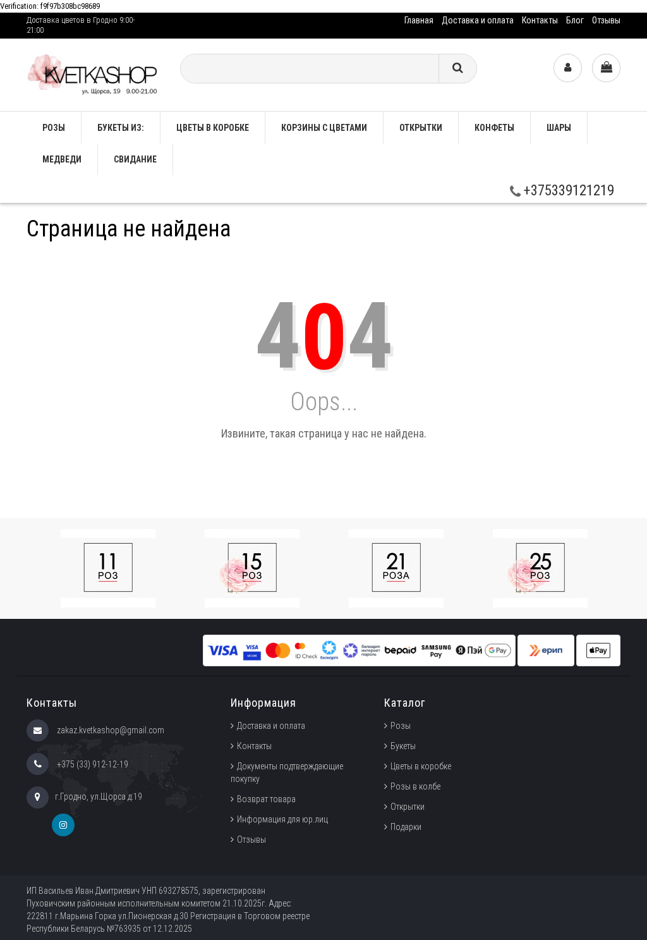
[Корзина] (606, 68)
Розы (400, 726)
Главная (418, 20)
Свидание (135, 159)
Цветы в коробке (212, 128)
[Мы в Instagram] (63, 825)
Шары (559, 128)
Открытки (420, 128)
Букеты (403, 746)
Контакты (540, 20)
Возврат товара (266, 799)
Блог (575, 20)
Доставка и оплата (478, 20)
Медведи (62, 159)
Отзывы (606, 20)
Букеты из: (120, 128)
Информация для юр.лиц (282, 819)
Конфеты (494, 128)
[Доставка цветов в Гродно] (93, 74)
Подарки (405, 827)
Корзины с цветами (324, 128)
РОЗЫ (53, 128)
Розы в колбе (415, 786)
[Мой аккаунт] (567, 68)
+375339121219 (567, 190)
